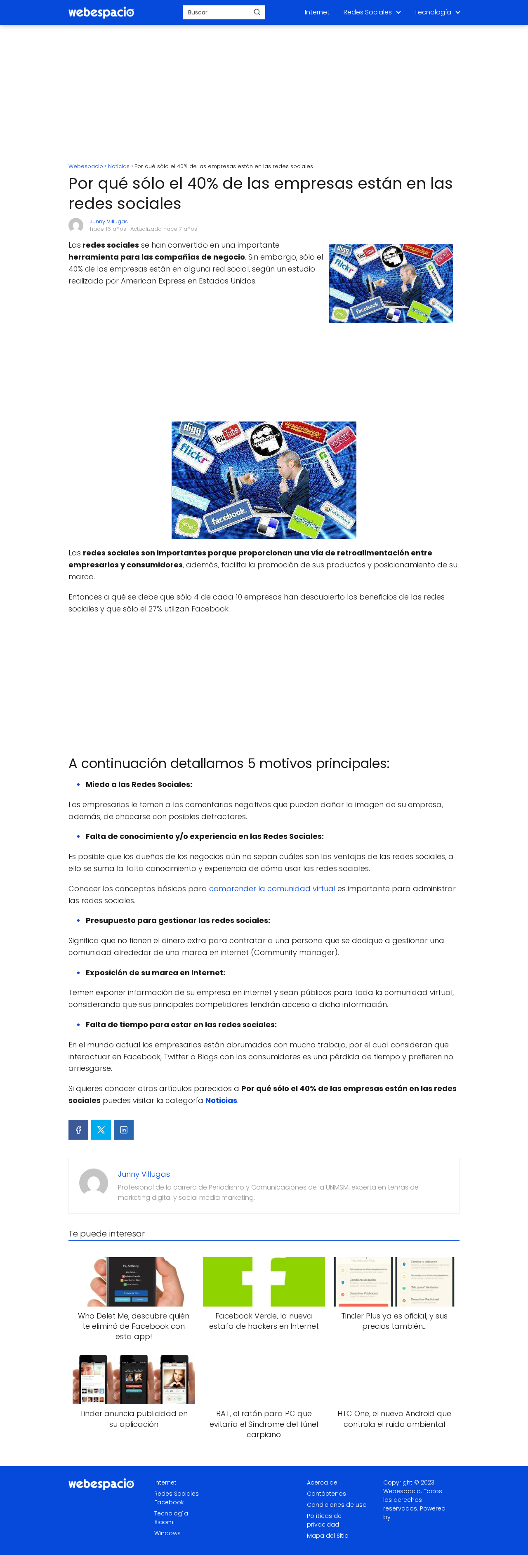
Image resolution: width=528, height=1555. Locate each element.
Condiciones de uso (337, 1505)
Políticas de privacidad (324, 1520)
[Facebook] (78, 1130)
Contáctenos (326, 1493)
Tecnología (432, 12)
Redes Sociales (368, 12)
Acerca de (322, 1482)
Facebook (169, 1502)
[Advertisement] (264, 94)
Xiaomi (164, 1522)
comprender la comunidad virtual (272, 888)
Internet (317, 12)
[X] (101, 1130)
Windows (167, 1533)
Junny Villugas (109, 221)
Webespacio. (402, 1491)
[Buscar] (257, 12)
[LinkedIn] (124, 1130)
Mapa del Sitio (328, 1536)
